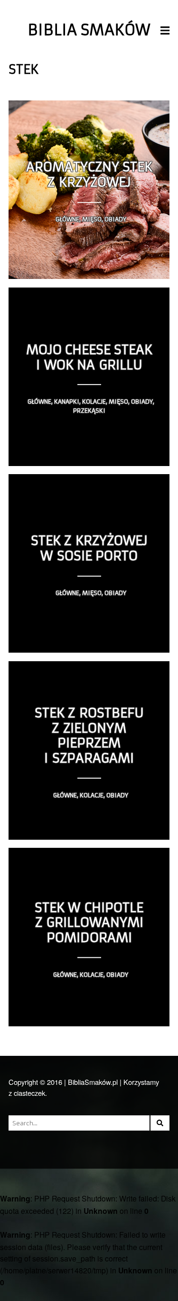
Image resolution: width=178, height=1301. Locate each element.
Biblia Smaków (89, 30)
